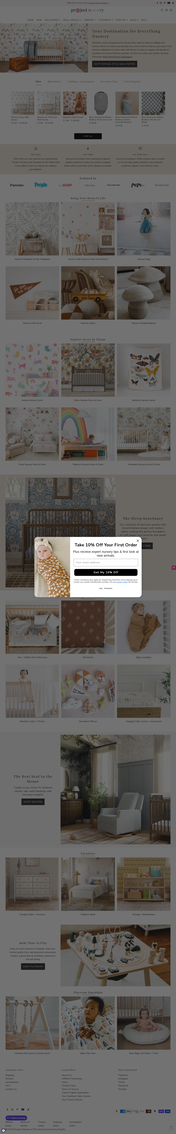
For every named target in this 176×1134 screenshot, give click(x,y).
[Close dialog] (137, 540)
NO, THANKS (105, 588)
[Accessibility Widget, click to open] (3, 1131)
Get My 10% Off (106, 572)
